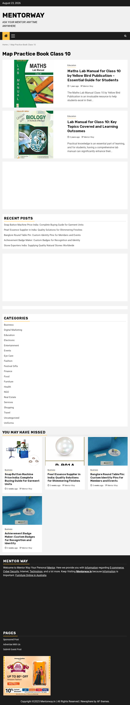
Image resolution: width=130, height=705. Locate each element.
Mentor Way (88, 86)
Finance (8, 371)
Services (8, 402)
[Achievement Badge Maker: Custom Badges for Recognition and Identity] (22, 510)
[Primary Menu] (14, 36)
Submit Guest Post (12, 649)
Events (7, 350)
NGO (6, 392)
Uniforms (9, 423)
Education (71, 65)
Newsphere (87, 701)
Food (6, 376)
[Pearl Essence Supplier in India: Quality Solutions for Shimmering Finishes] (65, 451)
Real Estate (10, 397)
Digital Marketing (13, 329)
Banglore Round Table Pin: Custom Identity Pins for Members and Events (42, 235)
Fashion (8, 360)
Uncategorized (11, 417)
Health (7, 386)
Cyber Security (11, 571)
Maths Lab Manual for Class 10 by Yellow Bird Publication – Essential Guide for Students (94, 75)
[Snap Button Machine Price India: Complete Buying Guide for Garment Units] (22, 451)
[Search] (125, 36)
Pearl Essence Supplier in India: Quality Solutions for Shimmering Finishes (43, 229)
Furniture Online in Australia (30, 575)
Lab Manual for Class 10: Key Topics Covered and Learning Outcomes (92, 126)
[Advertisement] (65, 185)
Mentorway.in (84, 571)
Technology (36, 571)
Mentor (51, 567)
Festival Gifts (11, 366)
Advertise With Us (11, 644)
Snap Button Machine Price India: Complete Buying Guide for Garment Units (44, 224)
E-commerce (117, 567)
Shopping (9, 407)
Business (9, 324)
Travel (7, 412)
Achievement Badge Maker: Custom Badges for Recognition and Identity (42, 240)
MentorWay (23, 15)
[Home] (6, 36)
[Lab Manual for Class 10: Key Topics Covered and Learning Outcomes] (33, 134)
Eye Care (8, 355)
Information (91, 567)
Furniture (8, 381)
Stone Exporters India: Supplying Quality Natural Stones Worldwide (39, 245)
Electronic (9, 340)
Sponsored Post (11, 639)
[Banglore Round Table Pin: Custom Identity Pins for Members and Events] (108, 451)
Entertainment (11, 345)
